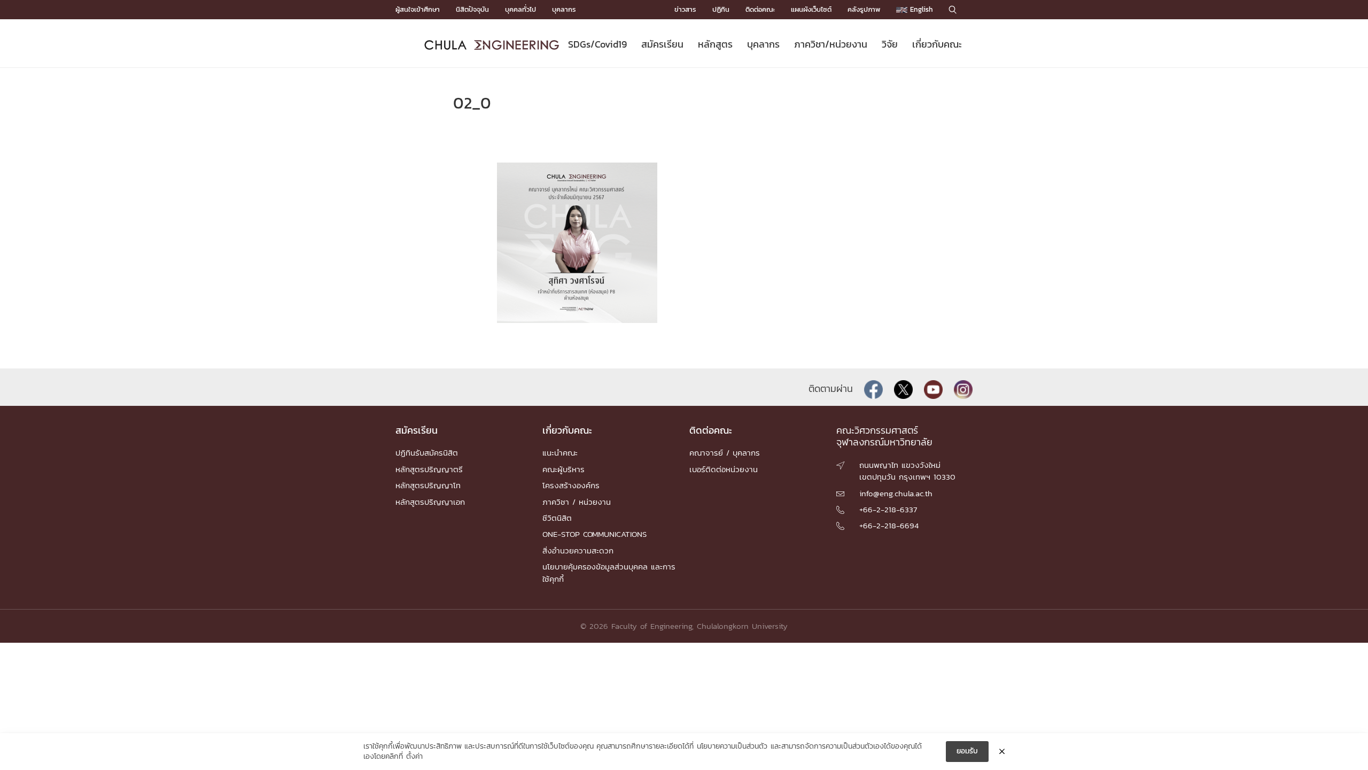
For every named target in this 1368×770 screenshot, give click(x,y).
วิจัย (890, 44)
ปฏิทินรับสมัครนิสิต (426, 452)
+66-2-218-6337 (888, 509)
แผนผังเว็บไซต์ (811, 9)
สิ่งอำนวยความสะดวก (577, 550)
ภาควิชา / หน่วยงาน (576, 502)
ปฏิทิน (720, 9)
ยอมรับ (967, 751)
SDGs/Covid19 (597, 44)
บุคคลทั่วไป (520, 9)
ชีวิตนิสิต (557, 518)
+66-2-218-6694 (889, 525)
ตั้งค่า (414, 756)
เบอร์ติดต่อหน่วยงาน (723, 469)
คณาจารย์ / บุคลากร (724, 452)
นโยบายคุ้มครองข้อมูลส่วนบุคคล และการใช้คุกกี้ (608, 572)
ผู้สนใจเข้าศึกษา (417, 9)
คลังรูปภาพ (864, 9)
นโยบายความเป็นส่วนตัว (732, 746)
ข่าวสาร (685, 9)
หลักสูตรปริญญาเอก (430, 502)
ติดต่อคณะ (760, 9)
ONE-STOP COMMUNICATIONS (594, 534)
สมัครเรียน (662, 44)
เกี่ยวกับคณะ (937, 44)
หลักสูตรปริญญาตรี (429, 469)
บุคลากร (564, 9)
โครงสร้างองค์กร (571, 485)
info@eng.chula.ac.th (895, 493)
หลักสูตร (715, 44)
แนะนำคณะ (560, 452)
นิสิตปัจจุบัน (472, 9)
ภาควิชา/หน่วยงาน (830, 44)
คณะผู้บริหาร (563, 469)
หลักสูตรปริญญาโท (428, 485)
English (920, 9)
